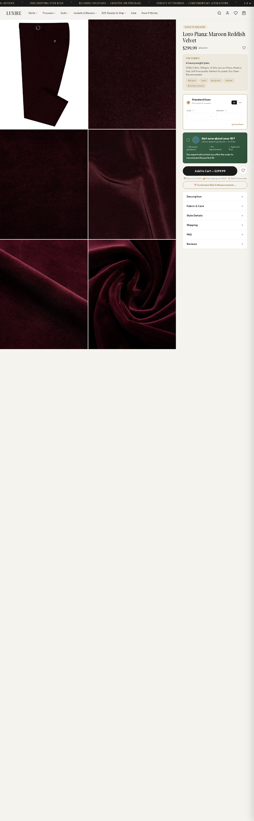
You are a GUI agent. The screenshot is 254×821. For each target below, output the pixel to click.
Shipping (192, 225)
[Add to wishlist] (244, 48)
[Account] (227, 13)
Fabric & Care (195, 206)
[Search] (219, 13)
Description (194, 196)
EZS (114, 13)
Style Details (195, 215)
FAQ (189, 234)
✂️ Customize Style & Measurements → (215, 185)
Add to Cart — (210, 171)
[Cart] (243, 13)
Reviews (192, 244)
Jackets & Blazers (85, 13)
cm (240, 102)
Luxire (14, 13)
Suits (64, 13)
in (234, 102)
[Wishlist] (235, 13)
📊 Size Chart (237, 124)
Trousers (48, 13)
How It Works (150, 13)
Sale (133, 13)
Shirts (32, 13)
